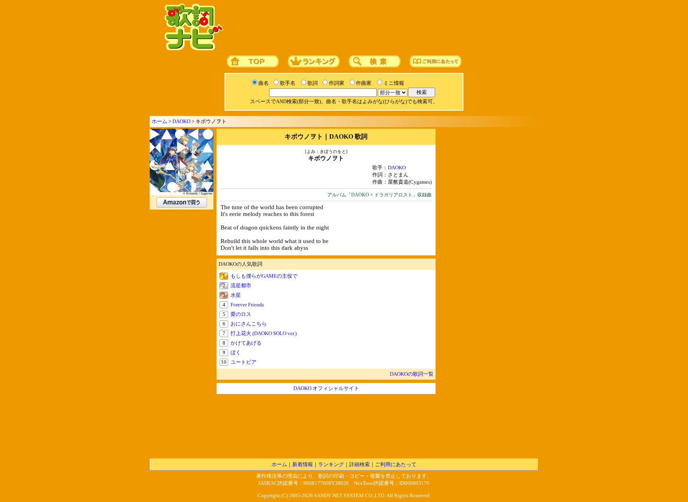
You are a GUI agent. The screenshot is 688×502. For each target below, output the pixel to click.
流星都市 (241, 285)
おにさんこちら (249, 324)
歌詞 (312, 83)
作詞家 (336, 83)
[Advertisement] (379, 27)
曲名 (263, 83)
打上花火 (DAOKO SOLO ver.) (264, 333)
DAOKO (181, 121)
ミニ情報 (393, 83)
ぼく (236, 352)
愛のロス (241, 314)
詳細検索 (359, 464)
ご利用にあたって (395, 464)
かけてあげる (246, 343)
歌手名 (287, 83)
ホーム (159, 121)
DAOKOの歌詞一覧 (412, 374)
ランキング (331, 464)
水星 (236, 295)
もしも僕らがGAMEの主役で (264, 276)
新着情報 (302, 464)
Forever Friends (247, 305)
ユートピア (243, 362)
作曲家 (363, 83)
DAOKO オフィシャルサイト (326, 388)
